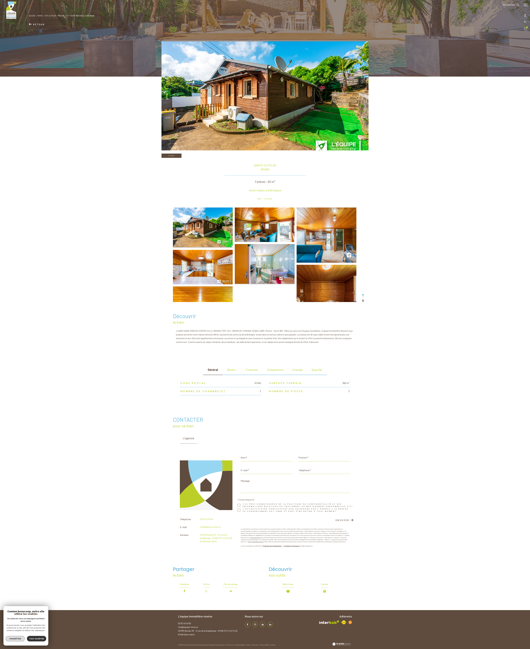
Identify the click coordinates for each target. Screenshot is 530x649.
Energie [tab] (298, 369)
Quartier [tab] (317, 369)
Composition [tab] (275, 369)
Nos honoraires (220, 645)
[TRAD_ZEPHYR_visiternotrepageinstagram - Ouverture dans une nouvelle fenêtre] (255, 624)
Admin (249, 645)
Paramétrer (15, 638)
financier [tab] (252, 369)
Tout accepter (36, 638)
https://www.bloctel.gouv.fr (256, 541)
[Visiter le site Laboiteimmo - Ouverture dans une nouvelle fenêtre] (341, 644)
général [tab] (213, 369)
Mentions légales (240, 645)
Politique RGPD (264, 645)
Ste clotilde (50, 16)
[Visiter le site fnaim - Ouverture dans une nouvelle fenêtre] (343, 622)
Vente (40, 16)
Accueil (32, 16)
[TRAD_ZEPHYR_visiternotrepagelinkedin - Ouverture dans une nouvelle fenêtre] (270, 624)
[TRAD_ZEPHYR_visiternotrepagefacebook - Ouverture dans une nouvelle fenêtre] (247, 624)
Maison (61, 16)
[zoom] (203, 246)
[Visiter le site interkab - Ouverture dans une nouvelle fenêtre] (329, 622)
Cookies (273, 645)
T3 (67, 16)
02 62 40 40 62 (206, 519)
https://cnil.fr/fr (255, 537)
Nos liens (255, 645)
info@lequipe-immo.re (210, 527)
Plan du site (230, 645)
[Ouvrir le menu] (525, 5)
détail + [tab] (232, 369)
